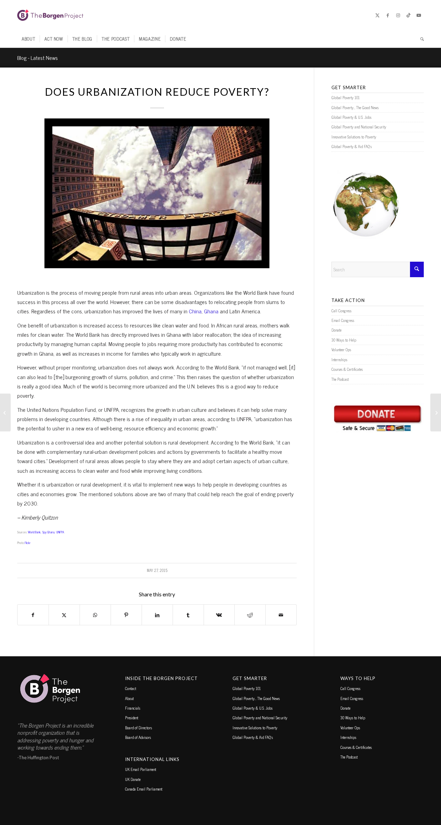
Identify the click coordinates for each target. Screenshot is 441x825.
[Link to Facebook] (387, 15)
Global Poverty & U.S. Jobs (351, 117)
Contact (130, 688)
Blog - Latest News (37, 57)
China (195, 310)
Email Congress (342, 320)
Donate (336, 330)
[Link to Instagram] (398, 15)
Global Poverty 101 (345, 97)
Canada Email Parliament (143, 789)
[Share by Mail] (281, 615)
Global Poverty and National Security (358, 127)
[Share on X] (64, 615)
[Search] (420, 39)
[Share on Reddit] (250, 615)
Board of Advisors (138, 737)
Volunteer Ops (341, 349)
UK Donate (133, 779)
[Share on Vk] (219, 615)
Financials (132, 708)
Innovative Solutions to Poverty (353, 137)
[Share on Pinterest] (126, 615)
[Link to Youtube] (418, 15)
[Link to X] (377, 15)
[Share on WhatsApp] (95, 615)
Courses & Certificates (347, 369)
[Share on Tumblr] (188, 615)
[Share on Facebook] (33, 615)
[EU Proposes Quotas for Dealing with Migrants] (5, 412)
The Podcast (340, 379)
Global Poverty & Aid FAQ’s (351, 146)
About (129, 698)
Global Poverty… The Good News (355, 107)
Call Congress (341, 310)
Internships (339, 359)
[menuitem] (28, 39)
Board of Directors (138, 727)
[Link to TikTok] (408, 15)
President (131, 717)
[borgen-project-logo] (50, 15)
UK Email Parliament (140, 769)
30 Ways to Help (343, 340)
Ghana (211, 310)
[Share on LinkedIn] (157, 615)
